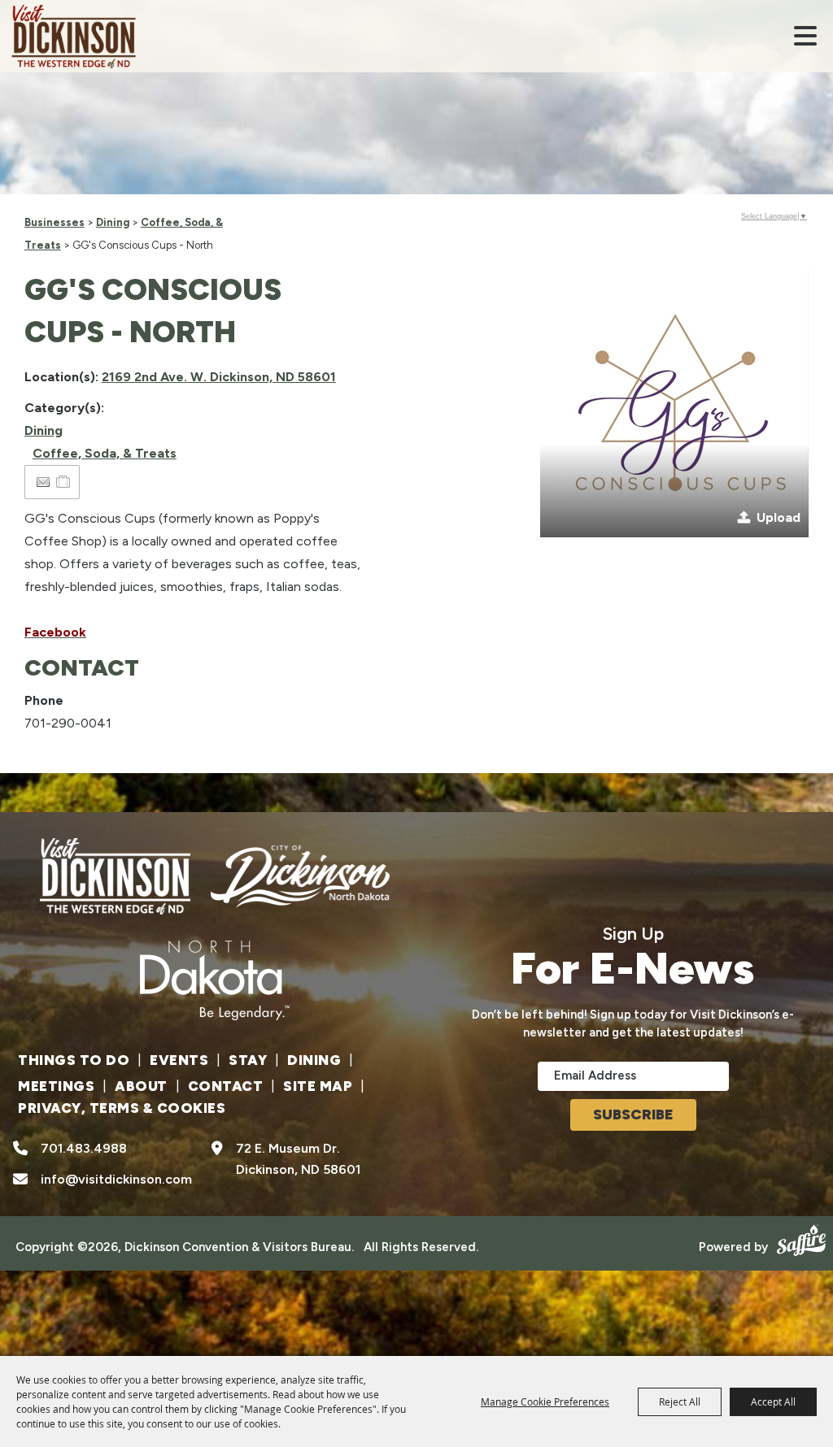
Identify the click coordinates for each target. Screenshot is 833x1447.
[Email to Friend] (43, 482)
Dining (112, 222)
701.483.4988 (84, 1148)
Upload (778, 517)
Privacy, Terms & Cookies (121, 1108)
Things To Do (73, 1060)
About (141, 1086)
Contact (226, 1086)
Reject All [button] (679, 1401)
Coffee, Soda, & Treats (105, 453)
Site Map (317, 1086)
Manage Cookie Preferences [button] (545, 1401)
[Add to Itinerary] (64, 481)
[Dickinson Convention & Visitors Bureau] (73, 36)
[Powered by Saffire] (799, 1238)
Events (179, 1060)
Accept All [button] (773, 1401)
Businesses (54, 222)
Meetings (56, 1086)
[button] (805, 35)
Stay (248, 1060)
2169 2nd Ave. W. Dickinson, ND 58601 (219, 377)
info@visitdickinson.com (116, 1179)
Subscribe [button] (633, 1114)
